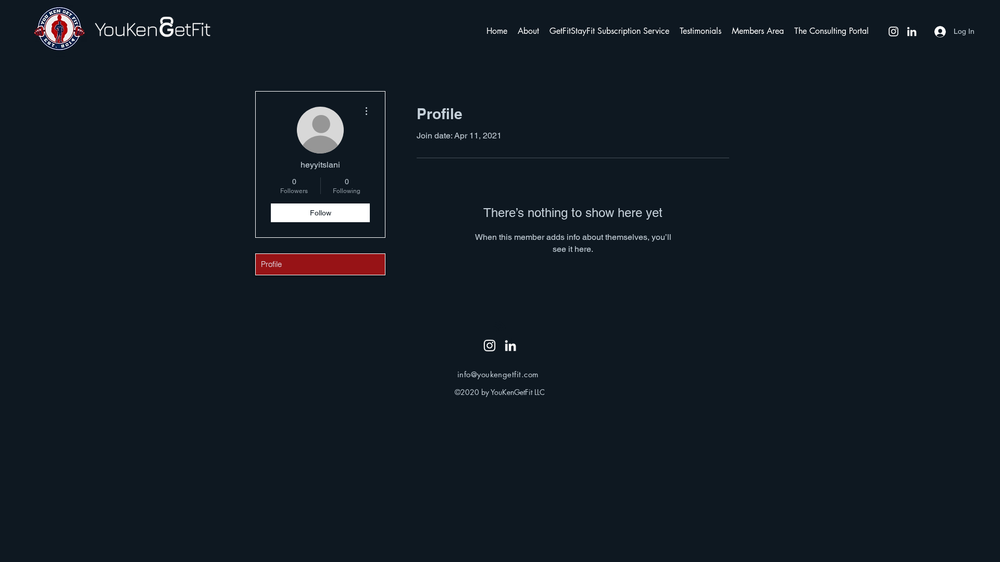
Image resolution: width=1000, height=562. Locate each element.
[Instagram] (893, 31)
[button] (528, 31)
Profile (271, 264)
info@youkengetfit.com (498, 374)
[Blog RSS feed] (499, 327)
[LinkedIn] (911, 31)
